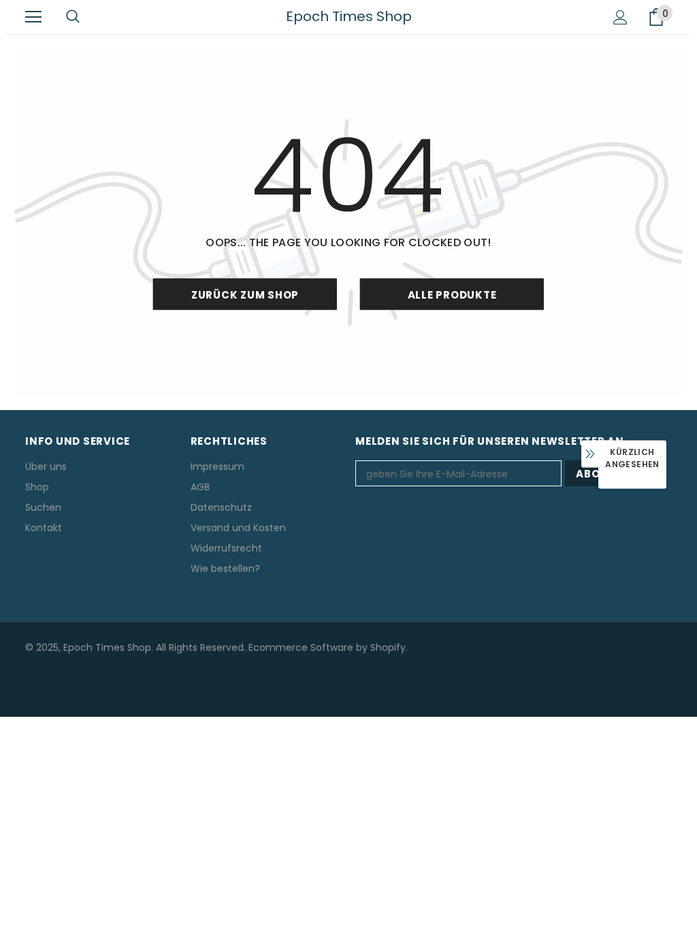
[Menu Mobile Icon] (33, 17)
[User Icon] (620, 17)
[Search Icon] (73, 17)
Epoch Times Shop (349, 16)
